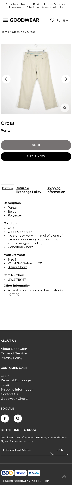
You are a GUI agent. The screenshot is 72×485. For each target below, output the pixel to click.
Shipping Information (56, 190)
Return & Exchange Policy (28, 190)
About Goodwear (14, 349)
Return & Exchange (16, 380)
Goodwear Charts (14, 399)
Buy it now (36, 156)
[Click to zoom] (64, 107)
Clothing (18, 32)
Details (7, 188)
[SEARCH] (58, 20)
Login (5, 376)
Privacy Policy (11, 358)
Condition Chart (20, 247)
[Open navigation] (6, 20)
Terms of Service (14, 353)
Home (5, 32)
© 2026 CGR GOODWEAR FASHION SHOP (25, 481)
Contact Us (9, 394)
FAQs (5, 385)
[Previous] (6, 79)
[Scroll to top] (64, 477)
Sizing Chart (17, 267)
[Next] (65, 79)
